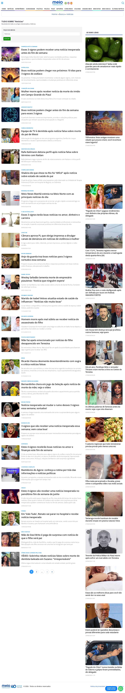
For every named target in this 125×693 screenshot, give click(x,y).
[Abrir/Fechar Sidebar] (2, 3)
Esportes (59, 9)
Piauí (53, 9)
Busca (61, 14)
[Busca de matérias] (123, 3)
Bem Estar (96, 9)
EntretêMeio (19, 9)
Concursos (68, 9)
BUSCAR (7, 38)
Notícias (10, 9)
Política (40, 9)
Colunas (77, 9)
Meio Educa (106, 9)
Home (4, 9)
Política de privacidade (97, 686)
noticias (69, 14)
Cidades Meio (87, 9)
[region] (104, 92)
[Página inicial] (57, 2)
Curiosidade (30, 9)
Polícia (47, 9)
